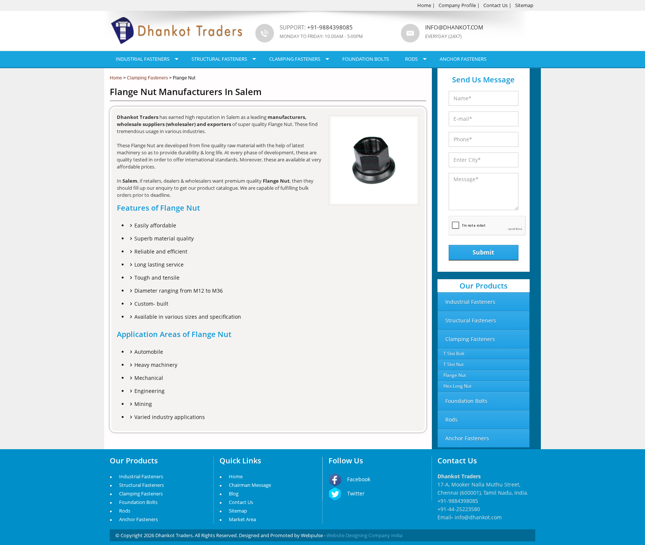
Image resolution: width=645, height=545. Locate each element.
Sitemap (524, 5)
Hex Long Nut (457, 386)
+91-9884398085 (457, 500)
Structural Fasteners (219, 59)
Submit (483, 252)
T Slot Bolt (453, 353)
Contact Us (495, 5)
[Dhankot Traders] (177, 48)
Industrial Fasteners (142, 59)
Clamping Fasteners (294, 59)
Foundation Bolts (365, 59)
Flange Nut (454, 375)
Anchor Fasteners (463, 59)
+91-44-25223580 (458, 509)
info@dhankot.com (454, 27)
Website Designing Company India (364, 535)
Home (424, 5)
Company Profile (457, 5)
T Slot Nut (453, 364)
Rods (411, 59)
